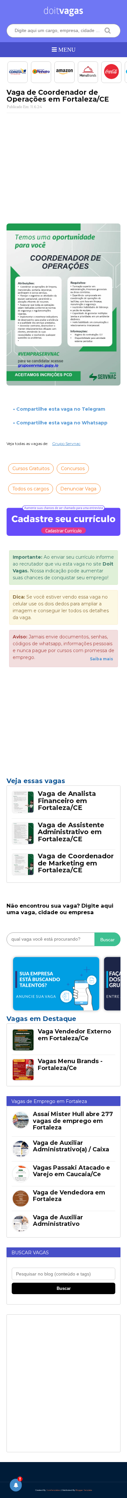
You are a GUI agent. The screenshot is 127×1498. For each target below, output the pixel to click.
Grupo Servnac (66, 443)
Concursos (73, 468)
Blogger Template (84, 1490)
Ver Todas (63, 1021)
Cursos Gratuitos (30, 468)
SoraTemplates (53, 1490)
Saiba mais (101, 658)
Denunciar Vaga (78, 489)
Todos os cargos (30, 489)
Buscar (107, 939)
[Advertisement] (63, 165)
